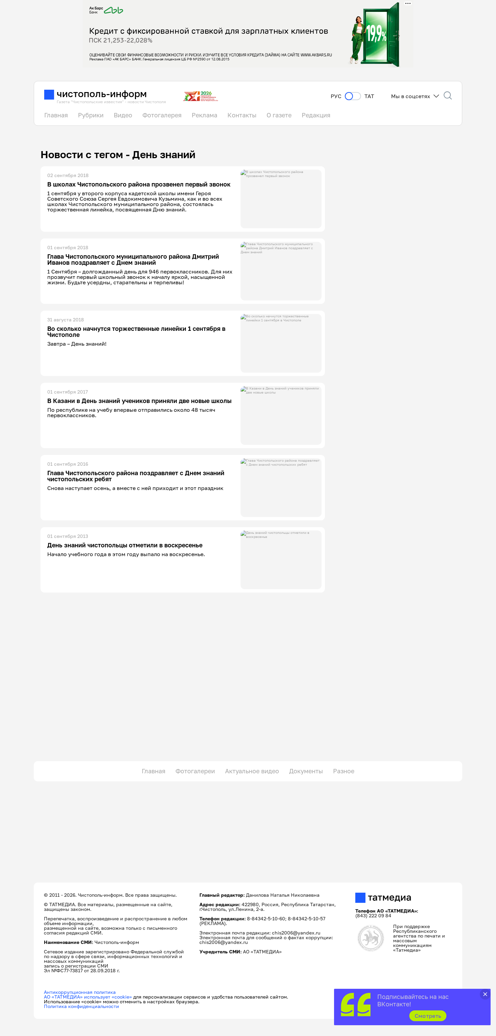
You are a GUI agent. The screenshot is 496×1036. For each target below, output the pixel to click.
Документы (306, 771)
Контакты (241, 115)
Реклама (204, 115)
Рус (336, 96)
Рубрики (91, 115)
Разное (343, 771)
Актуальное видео (252, 771)
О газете (279, 115)
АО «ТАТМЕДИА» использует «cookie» (88, 997)
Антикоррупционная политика (80, 992)
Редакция (316, 115)
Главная (56, 115)
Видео (123, 115)
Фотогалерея (162, 115)
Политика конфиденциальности (81, 1006)
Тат (369, 96)
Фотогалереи (195, 771)
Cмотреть (428, 1015)
